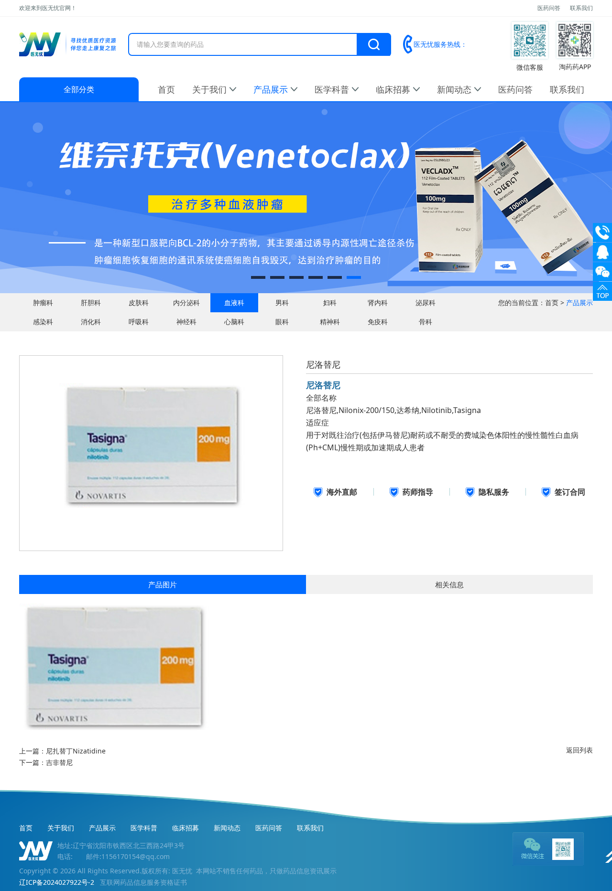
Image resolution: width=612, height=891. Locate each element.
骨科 (425, 321)
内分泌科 (186, 302)
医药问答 (548, 8)
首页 (166, 89)
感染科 (43, 321)
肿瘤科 (43, 302)
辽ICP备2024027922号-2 (56, 882)
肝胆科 (91, 302)
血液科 (234, 302)
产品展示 (270, 89)
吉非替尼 (59, 762)
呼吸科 (139, 321)
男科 (282, 302)
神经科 (186, 321)
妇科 (330, 302)
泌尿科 (425, 302)
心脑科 (234, 321)
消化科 (91, 321)
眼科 (282, 321)
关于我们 (209, 89)
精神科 (330, 321)
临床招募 (393, 89)
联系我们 (581, 8)
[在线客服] (602, 252)
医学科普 (332, 89)
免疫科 (378, 321)
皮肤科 (139, 302)
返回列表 (579, 749)
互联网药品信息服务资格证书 (143, 882)
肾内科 (378, 302)
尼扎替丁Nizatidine (76, 750)
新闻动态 (454, 89)
